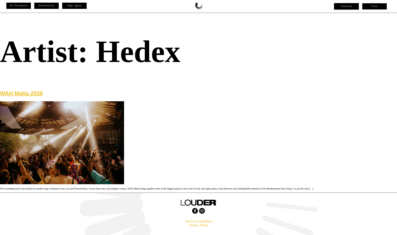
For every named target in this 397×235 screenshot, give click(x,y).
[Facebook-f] (195, 211)
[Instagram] (202, 211)
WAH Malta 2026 (21, 93)
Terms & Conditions (198, 221)
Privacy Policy (198, 225)
